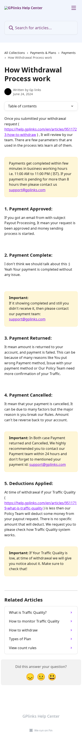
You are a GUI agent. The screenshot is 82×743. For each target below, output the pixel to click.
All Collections (14, 53)
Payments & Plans (43, 53)
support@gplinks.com (27, 189)
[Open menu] (74, 7)
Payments (68, 53)
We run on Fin (43, 730)
